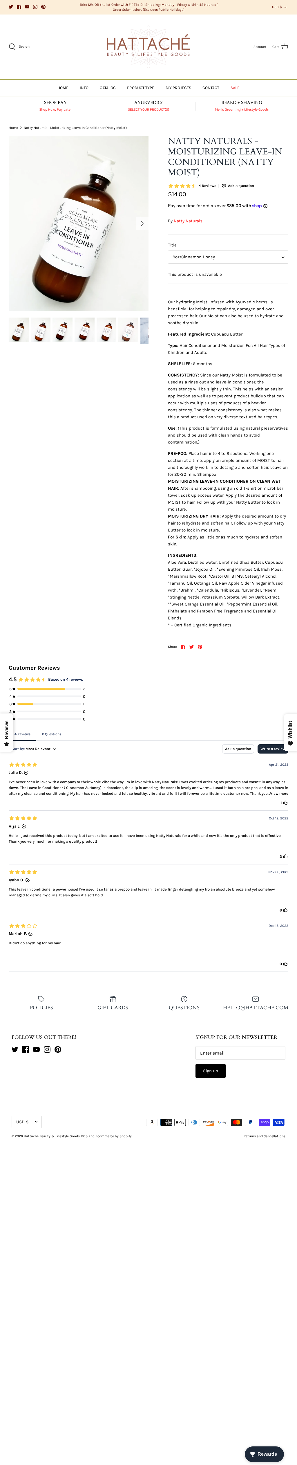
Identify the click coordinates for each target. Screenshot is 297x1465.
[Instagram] (35, 7)
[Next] (142, 223)
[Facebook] (19, 7)
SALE (235, 87)
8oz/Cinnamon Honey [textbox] (194, 257)
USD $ (277, 7)
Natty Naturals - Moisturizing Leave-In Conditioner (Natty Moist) (75, 128)
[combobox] (228, 257)
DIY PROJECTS (178, 87)
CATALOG (108, 87)
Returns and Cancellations (264, 1136)
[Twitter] (11, 7)
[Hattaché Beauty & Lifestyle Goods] (148, 47)
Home (13, 128)
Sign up (210, 1070)
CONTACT (210, 87)
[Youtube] (27, 7)
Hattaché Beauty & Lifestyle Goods (52, 1136)
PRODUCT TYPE (140, 87)
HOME (62, 87)
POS (84, 1136)
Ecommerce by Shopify (113, 1136)
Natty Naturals (188, 221)
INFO (84, 87)
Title (172, 245)
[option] (78, 223)
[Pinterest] (43, 7)
